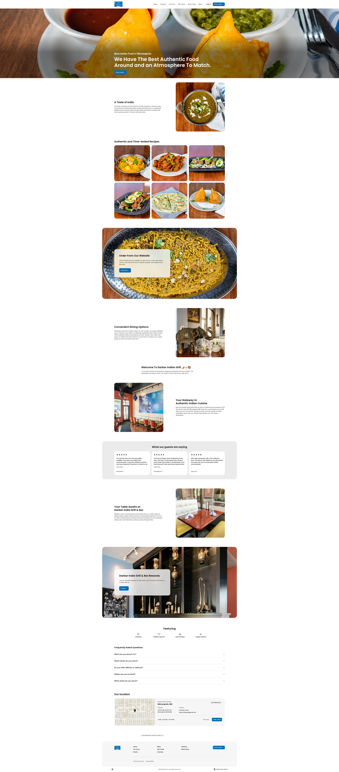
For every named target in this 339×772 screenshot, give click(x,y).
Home (135, 747)
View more (119, 467)
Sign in (209, 4)
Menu (155, 4)
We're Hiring (192, 4)
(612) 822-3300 (184, 710)
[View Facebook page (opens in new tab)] (112, 769)
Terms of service (138, 761)
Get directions (216, 702)
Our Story (172, 4)
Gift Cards (181, 4)
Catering (163, 4)
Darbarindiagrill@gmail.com (187, 712)
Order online (217, 719)
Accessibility (150, 761)
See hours (206, 719)
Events (135, 752)
